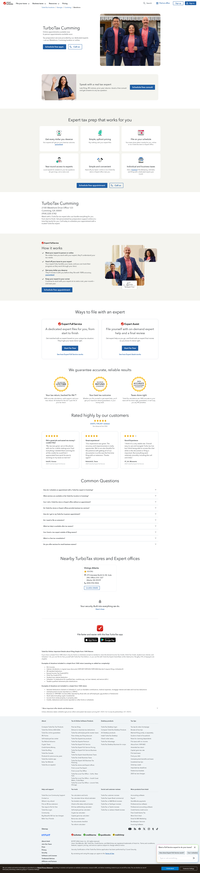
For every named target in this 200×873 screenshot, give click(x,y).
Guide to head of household (140, 736)
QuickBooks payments (138, 801)
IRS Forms (45, 736)
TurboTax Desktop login (109, 727)
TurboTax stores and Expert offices (82, 765)
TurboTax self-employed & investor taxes (84, 733)
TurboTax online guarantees (51, 733)
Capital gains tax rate (138, 750)
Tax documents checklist (79, 821)
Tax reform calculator (78, 824)
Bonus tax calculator (78, 819)
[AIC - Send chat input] (194, 858)
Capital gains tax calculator (80, 816)
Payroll (133, 798)
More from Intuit (136, 816)
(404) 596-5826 (93, 583)
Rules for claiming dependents (141, 739)
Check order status (107, 739)
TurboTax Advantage (108, 741)
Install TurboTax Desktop (109, 736)
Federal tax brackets (137, 771)
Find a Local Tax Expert (79, 768)
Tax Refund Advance (48, 741)
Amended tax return (137, 747)
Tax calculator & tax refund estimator (83, 798)
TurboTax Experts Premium (80, 741)
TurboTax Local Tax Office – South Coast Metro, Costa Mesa (84, 778)
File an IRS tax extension (50, 804)
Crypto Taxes (46, 744)
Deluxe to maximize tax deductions (83, 730)
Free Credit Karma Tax (138, 813)
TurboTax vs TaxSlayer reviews (111, 804)
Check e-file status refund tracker (82, 804)
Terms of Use (109, 853)
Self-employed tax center (50, 739)
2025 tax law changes (138, 774)
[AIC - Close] (194, 847)
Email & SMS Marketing (138, 819)
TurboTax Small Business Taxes (81, 758)
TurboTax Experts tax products (81, 739)
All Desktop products (108, 733)
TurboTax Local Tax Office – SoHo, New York (84, 774)
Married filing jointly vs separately (142, 733)
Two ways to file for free (50, 807)
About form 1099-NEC (138, 744)
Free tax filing (75, 727)
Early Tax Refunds (47, 762)
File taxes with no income (139, 741)
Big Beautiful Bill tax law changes (53, 816)
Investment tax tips (137, 762)
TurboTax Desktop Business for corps (113, 744)
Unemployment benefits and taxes (142, 759)
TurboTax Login (47, 810)
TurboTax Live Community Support (53, 795)
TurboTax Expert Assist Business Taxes (84, 755)
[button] (100, 708)
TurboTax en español (49, 765)
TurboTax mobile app (49, 759)
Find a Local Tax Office (79, 771)
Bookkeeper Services (138, 821)
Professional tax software (139, 804)
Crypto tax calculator (78, 813)
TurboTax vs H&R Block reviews (111, 801)
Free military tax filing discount (81, 736)
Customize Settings (188, 868)
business (134, 170)
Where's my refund (48, 801)
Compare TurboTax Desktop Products (113, 730)
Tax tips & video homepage (140, 727)
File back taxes (136, 753)
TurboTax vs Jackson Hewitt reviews (113, 810)
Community (45, 813)
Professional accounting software (141, 807)
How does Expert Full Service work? (171, 853)
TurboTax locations (48, 7)
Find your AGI (135, 756)
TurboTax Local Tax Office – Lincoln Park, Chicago (85, 783)
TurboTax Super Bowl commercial (112, 798)
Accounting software (137, 795)
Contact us (45, 798)
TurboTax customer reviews (110, 795)
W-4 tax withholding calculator (81, 807)
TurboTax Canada (47, 753)
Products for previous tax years (52, 756)
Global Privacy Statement (45, 867)
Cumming (68, 7)
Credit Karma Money (48, 747)
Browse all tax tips (137, 730)
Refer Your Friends (48, 819)
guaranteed (59, 144)
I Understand (170, 868)
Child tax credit (136, 765)
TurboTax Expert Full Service (80, 744)
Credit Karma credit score (139, 810)
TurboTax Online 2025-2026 (51, 730)
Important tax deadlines (138, 768)
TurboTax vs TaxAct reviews (110, 807)
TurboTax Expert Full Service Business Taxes (83, 750)
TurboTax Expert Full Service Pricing (83, 747)
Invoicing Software (137, 824)
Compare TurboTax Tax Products (52, 727)
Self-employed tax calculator (80, 810)
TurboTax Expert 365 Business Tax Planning (82, 761)
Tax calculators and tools (79, 795)
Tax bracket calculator (78, 801)
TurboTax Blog (46, 750)
